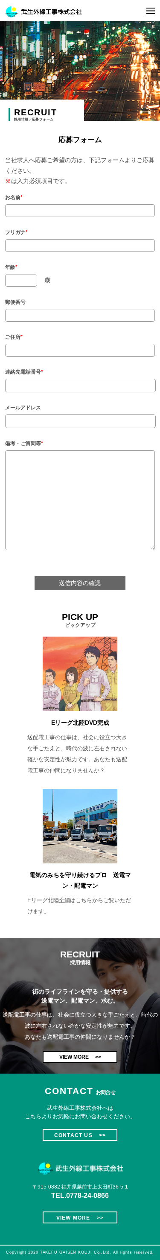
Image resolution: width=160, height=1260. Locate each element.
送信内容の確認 (80, 583)
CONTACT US (80, 1135)
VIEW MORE (80, 1057)
